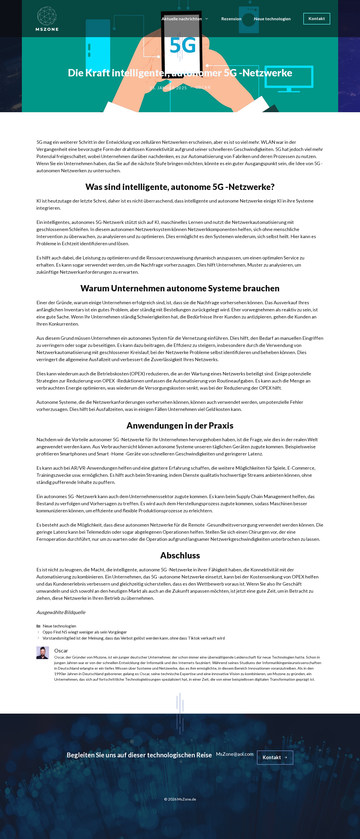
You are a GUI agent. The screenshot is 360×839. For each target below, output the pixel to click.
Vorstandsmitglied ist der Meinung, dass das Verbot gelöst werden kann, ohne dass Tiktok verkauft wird (134, 638)
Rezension (231, 18)
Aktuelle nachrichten (182, 18)
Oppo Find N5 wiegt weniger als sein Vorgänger (85, 632)
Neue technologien (272, 18)
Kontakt (317, 18)
